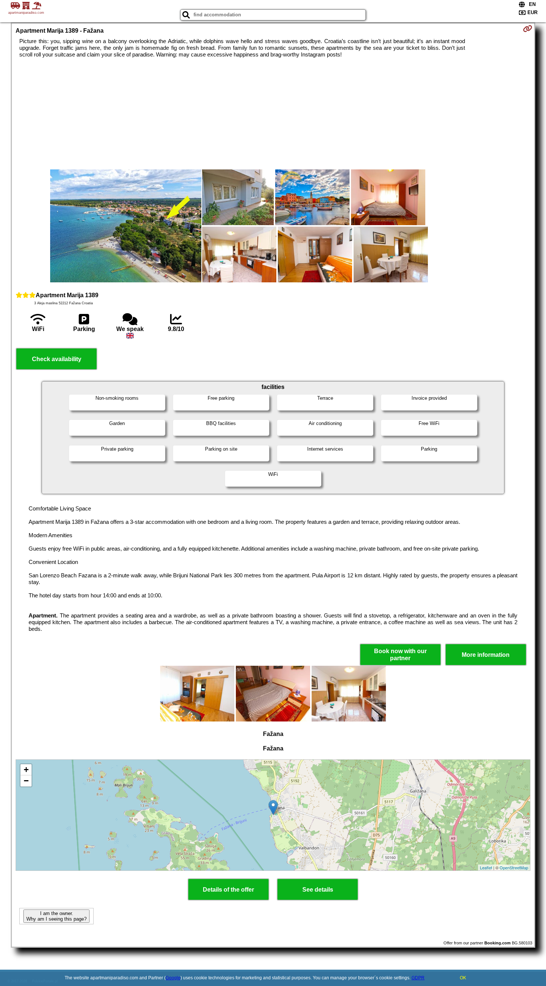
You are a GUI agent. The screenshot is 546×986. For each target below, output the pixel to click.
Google (173, 977)
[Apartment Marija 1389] (125, 226)
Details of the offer (228, 889)
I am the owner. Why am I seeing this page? (56, 916)
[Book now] (527, 28)
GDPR (418, 977)
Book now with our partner (400, 654)
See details (317, 889)
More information (486, 655)
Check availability (56, 359)
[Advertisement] (273, 114)
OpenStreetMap (514, 867)
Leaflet (486, 867)
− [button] (26, 780)
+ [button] (26, 769)
